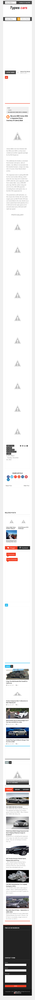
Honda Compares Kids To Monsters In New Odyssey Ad (17, 702)
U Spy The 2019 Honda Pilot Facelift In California (16, 682)
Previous (7, 775)
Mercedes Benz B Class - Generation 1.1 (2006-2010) (17, 911)
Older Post (26, 485)
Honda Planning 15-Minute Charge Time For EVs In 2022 (17, 741)
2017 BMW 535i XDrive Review (14, 807)
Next (27, 775)
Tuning (9, 110)
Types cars (17, 991)
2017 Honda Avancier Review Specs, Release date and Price (16, 859)
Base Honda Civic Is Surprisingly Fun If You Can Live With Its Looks (17, 721)
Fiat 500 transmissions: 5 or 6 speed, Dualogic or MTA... (16, 885)
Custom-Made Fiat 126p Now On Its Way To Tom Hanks (17, 781)
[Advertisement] (20, 15)
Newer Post (9, 485)
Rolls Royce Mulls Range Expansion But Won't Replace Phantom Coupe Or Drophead (17, 833)
